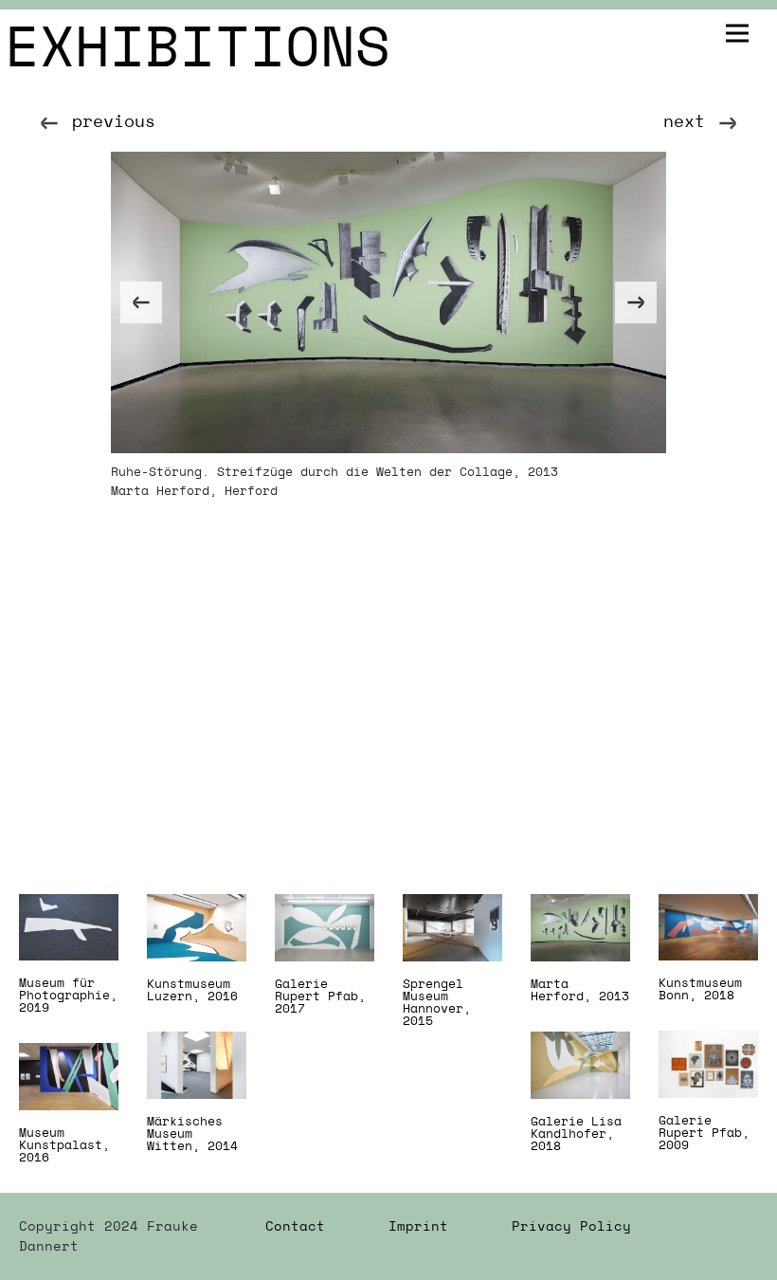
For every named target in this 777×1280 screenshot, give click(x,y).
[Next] (636, 302)
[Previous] (141, 302)
